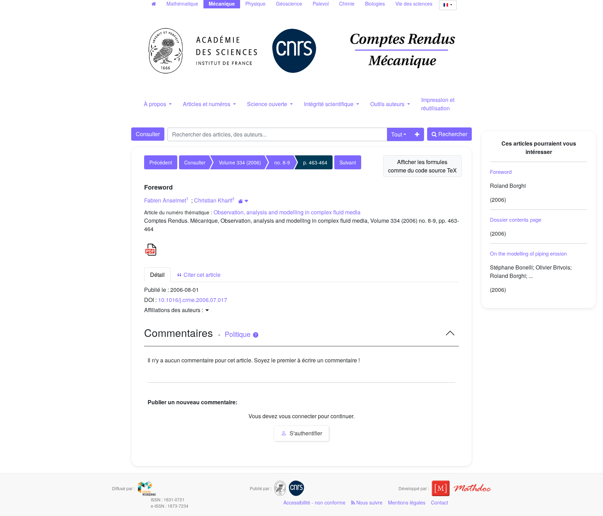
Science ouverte (268, 104)
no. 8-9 (282, 162)
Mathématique (182, 3)
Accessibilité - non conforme (314, 502)
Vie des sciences (413, 3)
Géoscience (289, 3)
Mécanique (222, 3)
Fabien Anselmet (165, 200)
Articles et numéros (207, 104)
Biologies (375, 3)
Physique (255, 3)
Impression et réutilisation (437, 104)
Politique (238, 334)
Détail (157, 275)
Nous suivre (368, 502)
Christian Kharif (213, 200)
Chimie (347, 3)
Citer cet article (201, 275)
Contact (439, 502)
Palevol (321, 3)
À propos (156, 104)
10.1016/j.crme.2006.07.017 (192, 300)
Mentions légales (406, 502)
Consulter (148, 134)
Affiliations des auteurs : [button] (174, 310)
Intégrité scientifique (329, 104)
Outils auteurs (388, 104)
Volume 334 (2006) (240, 162)
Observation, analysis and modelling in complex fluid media (287, 212)
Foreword (501, 171)
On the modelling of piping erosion (528, 253)
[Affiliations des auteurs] (243, 201)
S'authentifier (305, 433)
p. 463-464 (315, 162)
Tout (396, 134)
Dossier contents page (515, 219)
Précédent (160, 162)
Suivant (348, 162)
